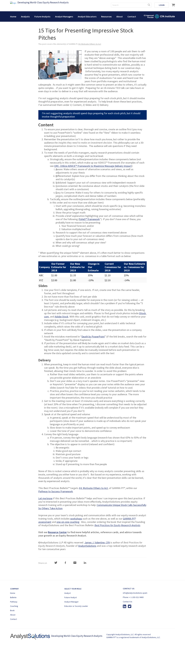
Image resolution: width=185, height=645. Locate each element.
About (119, 16)
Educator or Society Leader (76, 606)
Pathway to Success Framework (55, 491)
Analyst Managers (64, 16)
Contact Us (127, 601)
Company (14, 588)
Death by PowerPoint (93, 336)
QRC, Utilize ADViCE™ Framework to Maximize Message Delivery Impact (93, 166)
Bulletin (13, 597)
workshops (76, 518)
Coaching (14, 606)
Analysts (25, 16)
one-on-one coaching (68, 522)
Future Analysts (42, 16)
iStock (142, 313)
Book (12, 610)
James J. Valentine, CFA (97, 542)
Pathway (13, 601)
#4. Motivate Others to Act (89, 44)
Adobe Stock (61, 316)
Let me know (45, 498)
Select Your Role (72, 588)
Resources (106, 16)
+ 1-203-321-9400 (136, 597)
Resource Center (57, 532)
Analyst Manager (71, 601)
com (46, 316)
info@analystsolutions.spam (135, 593)
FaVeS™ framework (89, 219)
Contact (131, 16)
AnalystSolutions (87, 545)
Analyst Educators (87, 16)
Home (13, 16)
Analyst (67, 593)
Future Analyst (70, 597)
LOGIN (161, 5)
